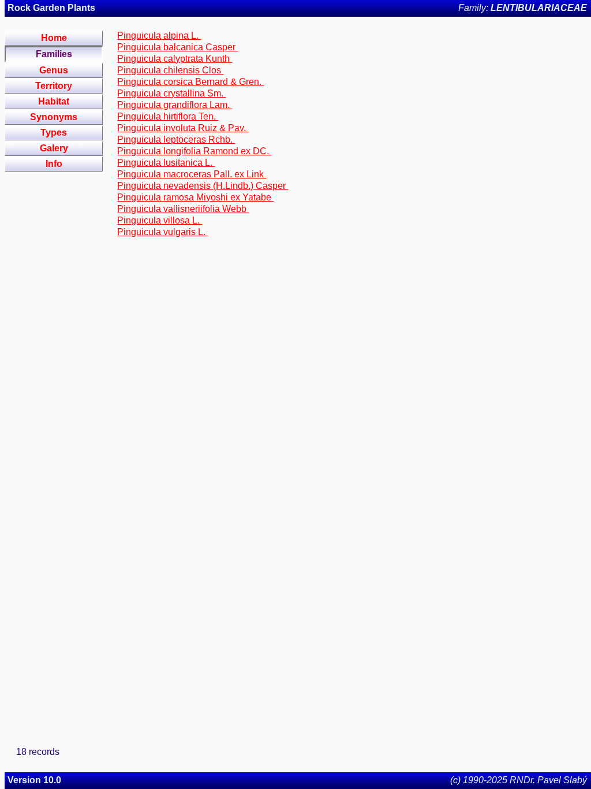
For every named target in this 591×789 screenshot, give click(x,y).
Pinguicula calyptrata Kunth (174, 59)
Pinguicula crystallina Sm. (171, 93)
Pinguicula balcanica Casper (177, 47)
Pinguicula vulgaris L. (162, 232)
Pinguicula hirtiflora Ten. (167, 116)
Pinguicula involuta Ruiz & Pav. (182, 128)
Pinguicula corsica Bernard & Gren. (190, 82)
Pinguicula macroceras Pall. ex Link (191, 174)
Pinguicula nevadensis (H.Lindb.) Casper (202, 186)
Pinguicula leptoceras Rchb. (176, 139)
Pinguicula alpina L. (159, 35)
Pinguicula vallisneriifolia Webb (183, 209)
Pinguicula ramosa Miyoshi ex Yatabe (195, 197)
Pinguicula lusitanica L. (166, 163)
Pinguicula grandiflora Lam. (174, 105)
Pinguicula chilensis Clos (170, 70)
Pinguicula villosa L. (159, 220)
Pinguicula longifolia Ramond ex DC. (194, 151)
